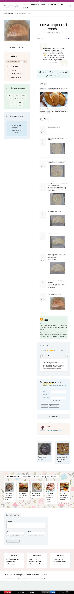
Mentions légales (18, 575)
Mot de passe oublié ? (47, 385)
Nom (8, 531)
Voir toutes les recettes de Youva (54, 430)
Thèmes (44, 4)
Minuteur (53, 592)
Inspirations (53, 4)
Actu (61, 4)
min (47, 592)
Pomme (12, 70)
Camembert (13, 73)
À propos (6, 575)
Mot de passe (46, 398)
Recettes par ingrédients (13, 559)
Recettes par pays (11, 561)
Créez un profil (33, 559)
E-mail (29, 531)
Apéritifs (10, 13)
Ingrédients (35, 4)
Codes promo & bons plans (60, 561)
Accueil (5, 13)
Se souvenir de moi (56, 400)
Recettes (26, 4)
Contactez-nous (57, 564)
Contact (25, 8)
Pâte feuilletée (14, 66)
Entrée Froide (36, 476)
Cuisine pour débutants (27, 476)
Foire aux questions (58, 559)
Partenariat (44, 575)
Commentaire (9, 521)
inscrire (15, 129)
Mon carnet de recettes (35, 564)
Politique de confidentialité (27, 535)
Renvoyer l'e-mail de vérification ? (59, 385)
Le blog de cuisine (11, 564)
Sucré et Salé (54, 476)
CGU (11, 575)
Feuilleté (42, 476)
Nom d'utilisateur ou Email (46, 393)
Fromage (47, 476)
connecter (14, 127)
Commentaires (55, 416)
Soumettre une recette (35, 561)
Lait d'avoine (14, 77)
